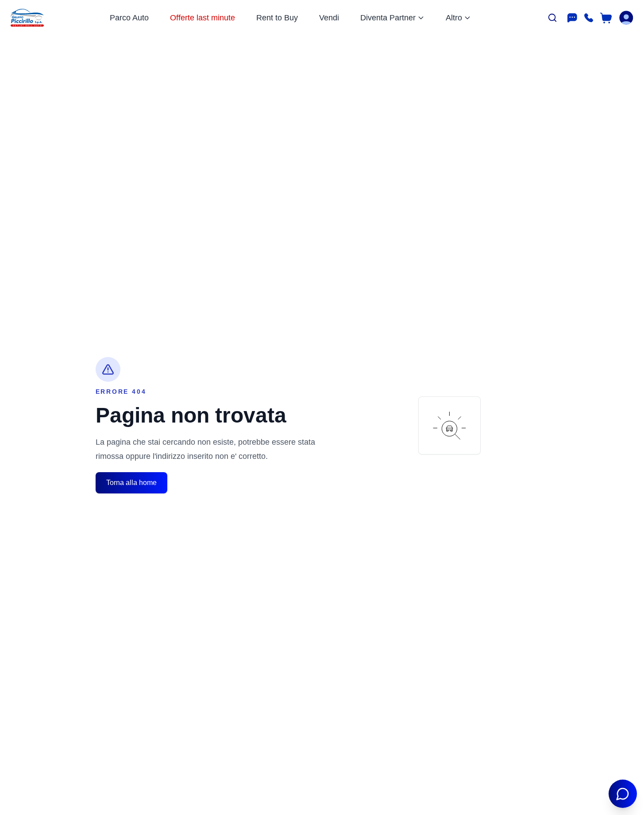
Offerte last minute (202, 17)
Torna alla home (131, 482)
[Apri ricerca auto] (552, 18)
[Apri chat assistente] (623, 794)
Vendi (329, 17)
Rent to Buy (277, 17)
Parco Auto (129, 17)
